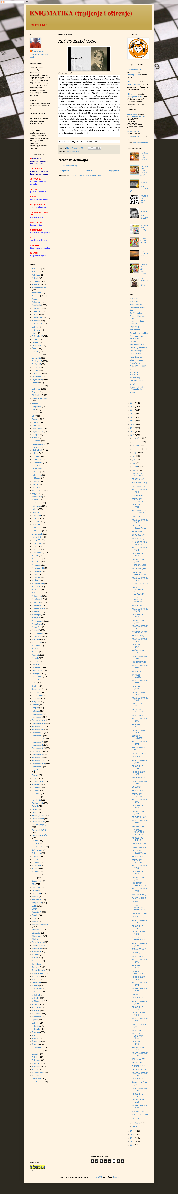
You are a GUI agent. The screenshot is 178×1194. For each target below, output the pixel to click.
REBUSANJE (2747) (137, 1095)
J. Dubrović (36, 459)
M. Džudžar (37, 559)
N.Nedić (35, 658)
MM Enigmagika (136, 351)
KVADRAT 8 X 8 (138, 778)
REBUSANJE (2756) (137, 687)
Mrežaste (36, 639)
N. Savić (35, 652)
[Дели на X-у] (94, 148)
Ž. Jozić (35, 1054)
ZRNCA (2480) (138, 635)
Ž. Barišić (36, 1026)
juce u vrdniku (133, 84)
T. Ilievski (35, 954)
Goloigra (35, 435)
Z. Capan (36, 1032)
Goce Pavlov (37, 428)
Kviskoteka (36, 503)
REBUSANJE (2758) (137, 616)
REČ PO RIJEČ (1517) (138, 1048)
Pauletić (35, 705)
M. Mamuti (36, 565)
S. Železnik (36, 865)
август (135, 452)
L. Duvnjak (36, 515)
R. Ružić (35, 791)
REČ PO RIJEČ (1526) (138, 651)
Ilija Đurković (37, 450)
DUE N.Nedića (136, 313)
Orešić (34, 686)
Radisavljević (37, 803)
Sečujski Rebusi (136, 381)
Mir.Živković (37, 636)
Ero (33, 410)
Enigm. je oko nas (39, 398)
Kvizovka (35, 512)
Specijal (35, 915)
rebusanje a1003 (134, 136)
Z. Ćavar (35, 1035)
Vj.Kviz (35, 1020)
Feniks (35, 422)
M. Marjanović (38, 568)
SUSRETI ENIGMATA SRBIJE (137, 1036)
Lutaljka (133, 341)
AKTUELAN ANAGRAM (137, 710)
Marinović (36, 611)
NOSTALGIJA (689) (140, 913)
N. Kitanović (37, 642)
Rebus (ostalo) (38, 815)
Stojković (35, 939)
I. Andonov (36, 441)
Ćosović (35, 342)
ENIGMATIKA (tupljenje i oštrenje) (81, 13)
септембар (137, 449)
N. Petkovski (37, 649)
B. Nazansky (37, 324)
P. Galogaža (37, 695)
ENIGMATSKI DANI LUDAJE (144, 156)
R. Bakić (35, 778)
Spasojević (36, 912)
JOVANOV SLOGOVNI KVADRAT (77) (139, 599)
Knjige (34, 494)
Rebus (34, 812)
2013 (132, 1141)
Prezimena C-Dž (39, 720)
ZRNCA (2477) (138, 757)
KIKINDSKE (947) (139, 569)
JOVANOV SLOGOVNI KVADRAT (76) (139, 907)
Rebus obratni (38, 819)
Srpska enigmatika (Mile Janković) (137, 388)
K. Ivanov (36, 472)
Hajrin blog (134, 327)
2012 (132, 1145)
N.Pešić (35, 661)
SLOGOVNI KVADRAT (137, 737)
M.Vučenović (37, 599)
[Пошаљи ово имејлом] (89, 148)
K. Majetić (36, 478)
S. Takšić (35, 862)
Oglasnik (35, 680)
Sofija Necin (37, 903)
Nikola (130, 82)
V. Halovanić (37, 989)
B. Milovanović (38, 317)
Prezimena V (37, 767)
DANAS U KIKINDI (139, 898)
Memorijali (36, 615)
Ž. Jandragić (37, 1048)
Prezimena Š (37, 757)
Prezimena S (37, 754)
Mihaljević (36, 618)
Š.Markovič (36, 875)
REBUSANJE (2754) (137, 767)
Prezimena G (37, 729)
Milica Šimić (37, 624)
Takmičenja (36, 964)
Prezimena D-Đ (38, 723)
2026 (132, 403)
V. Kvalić (35, 998)
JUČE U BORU (138, 495)
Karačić (35, 484)
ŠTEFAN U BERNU (140, 1115)
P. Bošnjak (36, 692)
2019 (132, 428)
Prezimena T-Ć (38, 760)
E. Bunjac (36, 389)
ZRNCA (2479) (138, 671)
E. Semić (35, 392)
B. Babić (35, 314)
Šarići (34, 878)
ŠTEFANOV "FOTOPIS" (137, 500)
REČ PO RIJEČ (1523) (138, 773)
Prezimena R (37, 751)
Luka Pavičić (37, 552)
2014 (132, 1138)
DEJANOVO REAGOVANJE (139, 852)
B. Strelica (36, 330)
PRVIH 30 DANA (139, 753)
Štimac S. (36, 933)
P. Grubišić (36, 698)
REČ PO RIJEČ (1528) (138, 560)
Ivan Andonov (135, 330)
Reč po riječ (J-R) (39, 830)
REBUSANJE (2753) (137, 807)
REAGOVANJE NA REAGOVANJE (139, 527)
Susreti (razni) (38, 942)
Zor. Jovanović (38, 1082)
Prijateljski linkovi (39, 770)
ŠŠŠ (34, 918)
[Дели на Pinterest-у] (99, 148)
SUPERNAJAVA (138, 535)
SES (34, 884)
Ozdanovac (36, 689)
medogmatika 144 (134, 96)
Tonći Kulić (36, 976)
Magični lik (36, 602)
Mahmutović (37, 605)
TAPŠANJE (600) (139, 1059)
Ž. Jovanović (37, 1051)
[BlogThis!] (92, 148)
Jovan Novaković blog (139, 333)
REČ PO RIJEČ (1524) (138, 731)
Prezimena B (37, 717)
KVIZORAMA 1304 (139, 565)
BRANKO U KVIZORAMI (138, 972)
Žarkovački (36, 1079)
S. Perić (35, 856)
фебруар (137, 1123)
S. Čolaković (37, 850)
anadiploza (36, 293)
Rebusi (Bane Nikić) (138, 366)
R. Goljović (36, 784)
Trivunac (35, 979)
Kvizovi (35, 509)
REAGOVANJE (138, 531)
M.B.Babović (37, 593)
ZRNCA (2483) (138, 479)
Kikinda (35, 487)
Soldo (34, 906)
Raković (35, 806)
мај (134, 463)
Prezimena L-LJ (38, 739)
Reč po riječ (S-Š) (72, 152)
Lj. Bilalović (36, 543)
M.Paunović (37, 596)
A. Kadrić (35, 272)
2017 (132, 435)
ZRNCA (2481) (138, 605)
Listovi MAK (37, 531)
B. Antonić (36, 311)
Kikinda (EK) (37, 490)
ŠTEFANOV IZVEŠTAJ (137, 795)
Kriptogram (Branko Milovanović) (138, 337)
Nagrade (35, 664)
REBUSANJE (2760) (137, 506)
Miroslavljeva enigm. (138, 344)
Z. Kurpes (36, 1060)
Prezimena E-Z (38, 726)
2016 (132, 1131)
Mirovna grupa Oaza (138, 347)
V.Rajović (36, 1010)
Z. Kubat (35, 1057)
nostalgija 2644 (133, 75)
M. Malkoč (36, 562)
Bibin (34, 333)
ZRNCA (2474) (138, 917)
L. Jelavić (36, 518)
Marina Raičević (38, 608)
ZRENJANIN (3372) (140, 817)
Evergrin (35, 419)
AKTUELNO (137, 1062)
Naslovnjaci (36, 667)
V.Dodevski (36, 1007)
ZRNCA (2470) (138, 1079)
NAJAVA (135, 1118)
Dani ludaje (36, 377)
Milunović (36, 630)
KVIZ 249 (136, 516)
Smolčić (35, 896)
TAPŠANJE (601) (139, 949)
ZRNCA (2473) (138, 956)
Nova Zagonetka (136, 357)
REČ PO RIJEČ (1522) (138, 812)
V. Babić (35, 986)
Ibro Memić (36, 447)
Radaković (36, 800)
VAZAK (133, 392)
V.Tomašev (36, 1014)
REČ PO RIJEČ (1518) (138, 1014)
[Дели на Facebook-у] (97, 148)
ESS (34, 416)
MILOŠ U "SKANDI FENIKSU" (139, 543)
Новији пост (64, 171)
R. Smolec (36, 794)
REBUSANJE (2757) (137, 646)
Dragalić (35, 383)
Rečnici (35, 841)
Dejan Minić (37, 380)
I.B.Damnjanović (38, 444)
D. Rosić (35, 370)
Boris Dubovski (136, 305)
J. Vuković (36, 466)
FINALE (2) (136, 994)
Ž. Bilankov (36, 1029)
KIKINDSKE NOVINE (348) (139, 573)
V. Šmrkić (36, 1004)
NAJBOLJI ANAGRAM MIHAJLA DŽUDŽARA (138, 590)
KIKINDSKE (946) (139, 662)
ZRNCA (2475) (138, 856)
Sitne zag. (36, 887)
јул (134, 456)
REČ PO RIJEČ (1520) (138, 933)
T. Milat (35, 958)
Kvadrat (35, 500)
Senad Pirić (36, 881)
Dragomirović (37, 386)
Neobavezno (37, 670)
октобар (136, 445)
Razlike (35, 809)
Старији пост (113, 171)
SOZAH (35, 909)
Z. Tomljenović (38, 1073)
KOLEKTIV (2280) (139, 483)
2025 (132, 407)
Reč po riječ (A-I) (39, 825)
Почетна (88, 171)
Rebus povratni (38, 822)
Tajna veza (36, 961)
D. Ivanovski (37, 355)
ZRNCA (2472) (138, 998)
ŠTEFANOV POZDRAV (137, 861)
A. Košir (35, 278)
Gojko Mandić (37, 431)
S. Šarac (35, 859)
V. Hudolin (36, 992)
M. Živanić (36, 590)
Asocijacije (36, 305)
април (135, 467)
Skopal (35, 890)
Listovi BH (36, 525)
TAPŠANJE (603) (139, 826)
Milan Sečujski (38, 621)
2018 (132, 431)
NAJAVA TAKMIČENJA (138, 939)
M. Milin (35, 574)
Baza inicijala (135, 301)
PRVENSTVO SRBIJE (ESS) (144, 199)
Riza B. (133, 369)
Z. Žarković (36, 1076)
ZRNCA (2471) (138, 1030)
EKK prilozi (36, 395)
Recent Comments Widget (140, 142)
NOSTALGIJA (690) (140, 632)
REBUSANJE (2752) (137, 873)
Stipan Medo (37, 936)
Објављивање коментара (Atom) (87, 175)
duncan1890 (96, 1177)
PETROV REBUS (139, 1070)
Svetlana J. (36, 951)
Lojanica (35, 549)
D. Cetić (35, 352)
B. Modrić (36, 321)
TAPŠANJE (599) (139, 1111)
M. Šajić (35, 580)
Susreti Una (37, 948)
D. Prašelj (36, 367)
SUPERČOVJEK (138, 486)
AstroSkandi (37, 308)
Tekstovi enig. (37, 973)
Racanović (36, 797)
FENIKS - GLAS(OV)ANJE (144, 240)
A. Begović (36, 269)
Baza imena (135, 298)
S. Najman (36, 853)
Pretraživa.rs (135, 363)
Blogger (116, 1177)
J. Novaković (37, 462)
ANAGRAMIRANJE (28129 (140, 610)
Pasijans (35, 701)
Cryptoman (36, 345)
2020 (132, 424)
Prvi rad (35, 775)
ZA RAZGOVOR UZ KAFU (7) (144, 281)
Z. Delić (35, 1038)
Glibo (34, 425)
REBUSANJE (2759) (137, 555)
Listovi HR (36, 528)
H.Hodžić (35, 438)
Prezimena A (37, 714)
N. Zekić (35, 655)
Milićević (35, 627)
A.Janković (36, 284)
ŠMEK (132, 384)
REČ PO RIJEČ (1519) (138, 978)
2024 (132, 410)
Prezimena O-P (38, 748)
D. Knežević (37, 361)
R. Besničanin (37, 781)
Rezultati (35, 844)
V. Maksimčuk (37, 1001)
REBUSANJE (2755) (137, 725)
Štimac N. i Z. (37, 930)
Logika (35, 546)
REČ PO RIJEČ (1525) (138, 693)
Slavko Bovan (38, 51)
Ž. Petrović (36, 1063)
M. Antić (35, 556)
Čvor (34, 348)
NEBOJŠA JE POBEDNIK (137, 839)
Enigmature (37, 407)
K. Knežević (37, 475)
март (135, 470)
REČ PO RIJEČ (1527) (138, 621)
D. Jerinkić (36, 358)
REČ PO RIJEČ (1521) (138, 878)
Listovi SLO (36, 537)
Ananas (35, 299)
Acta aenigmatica (39, 287)
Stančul (35, 921)
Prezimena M (37, 742)
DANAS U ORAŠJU (140, 584)
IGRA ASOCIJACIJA (144, 253)
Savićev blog (135, 378)
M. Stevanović (38, 584)
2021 (132, 421)
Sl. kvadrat (36, 893)
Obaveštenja (37, 677)
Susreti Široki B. (38, 945)
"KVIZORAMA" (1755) (144, 227)
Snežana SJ (37, 900)
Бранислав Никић (134, 70)
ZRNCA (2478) (138, 715)
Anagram (36, 296)
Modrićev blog (135, 354)
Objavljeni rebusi (136, 360)
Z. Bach (35, 1023)
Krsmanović (37, 497)
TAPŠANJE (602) (139, 894)
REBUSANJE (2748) (137, 1043)
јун (134, 459)
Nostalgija (36, 674)
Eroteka (35, 413)
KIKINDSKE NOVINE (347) (139, 884)
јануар (136, 1126)
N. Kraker (36, 646)
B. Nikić (35, 327)
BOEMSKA (136, 787)
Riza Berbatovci (38, 847)
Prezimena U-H (38, 764)
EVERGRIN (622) (139, 844)
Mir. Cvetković (38, 633)
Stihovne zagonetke (40, 924)
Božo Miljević (37, 336)
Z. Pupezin (36, 1066)
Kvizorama (36, 506)
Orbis (34, 683)
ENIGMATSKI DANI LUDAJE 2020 (144, 170)
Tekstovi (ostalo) (38, 970)
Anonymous (132, 114)
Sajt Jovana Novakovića (134, 373)
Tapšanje (35, 967)
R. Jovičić (36, 788)
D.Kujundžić (37, 373)
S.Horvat (35, 872)
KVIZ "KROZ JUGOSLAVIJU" (139, 474)
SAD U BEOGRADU (140, 847)
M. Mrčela (36, 577)
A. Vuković (36, 281)
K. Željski (35, 481)
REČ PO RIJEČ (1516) (138, 1101)
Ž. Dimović (36, 1041)
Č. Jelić (35, 339)
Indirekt (35, 453)
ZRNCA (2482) (138, 539)
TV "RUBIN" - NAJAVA (137, 676)
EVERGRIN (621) (139, 1066)
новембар (137, 442)
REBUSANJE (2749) (137, 1008)
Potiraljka (36, 711)
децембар (137, 438)
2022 (132, 417)
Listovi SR (36, 540)
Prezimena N (37, 745)
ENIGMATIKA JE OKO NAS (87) (139, 511)
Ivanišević (36, 456)
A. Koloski (36, 275)
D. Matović (36, 364)
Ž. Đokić (35, 1044)
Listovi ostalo (37, 534)
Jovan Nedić (37, 469)
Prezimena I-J (38, 732)
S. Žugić (35, 869)
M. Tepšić (36, 587)
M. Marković (37, 571)
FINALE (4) (136, 902)
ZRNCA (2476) (138, 790)
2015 (132, 1134)
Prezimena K (37, 736)
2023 (132, 414)
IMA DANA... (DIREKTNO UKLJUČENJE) (139, 832)
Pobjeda (35, 708)
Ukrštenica (36, 983)
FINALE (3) (136, 953)
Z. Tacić (35, 1069)
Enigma (35, 404)
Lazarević (36, 521)
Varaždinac (36, 1017)
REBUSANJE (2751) (137, 927)
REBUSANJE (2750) (137, 966)
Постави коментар (69, 165)
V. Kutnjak (36, 995)
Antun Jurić (36, 302)
